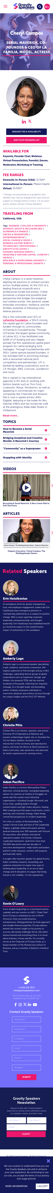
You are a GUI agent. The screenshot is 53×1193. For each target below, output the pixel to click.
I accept (42, 1186)
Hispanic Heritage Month (18, 252)
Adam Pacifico (13, 782)
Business (14, 226)
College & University (33, 226)
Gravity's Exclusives (15, 249)
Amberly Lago (13, 658)
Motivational (28, 246)
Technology (10, 246)
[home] (23, 6)
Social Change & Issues (16, 240)
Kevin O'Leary (13, 903)
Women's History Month (17, 243)
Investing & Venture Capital (19, 254)
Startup (43, 254)
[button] (5, 6)
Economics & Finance (15, 231)
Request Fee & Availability (26, 131)
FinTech (7, 257)
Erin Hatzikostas (15, 598)
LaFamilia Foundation (15, 320)
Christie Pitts (12, 725)
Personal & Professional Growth (23, 263)
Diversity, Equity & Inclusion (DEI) (22, 228)
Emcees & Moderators (16, 234)
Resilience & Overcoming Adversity (24, 260)
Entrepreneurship (14, 237)
